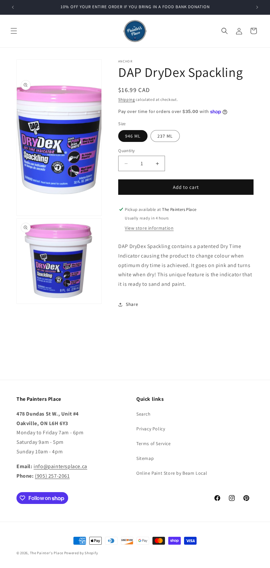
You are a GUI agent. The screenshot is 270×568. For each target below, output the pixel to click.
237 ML (165, 136)
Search (143, 414)
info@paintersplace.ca (60, 466)
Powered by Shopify (81, 553)
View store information (149, 228)
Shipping (126, 99)
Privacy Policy (150, 429)
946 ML (133, 136)
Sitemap (145, 458)
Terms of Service (153, 443)
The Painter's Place (46, 553)
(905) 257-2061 (52, 475)
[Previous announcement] (13, 7)
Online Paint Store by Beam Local (171, 473)
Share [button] (132, 304)
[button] (14, 31)
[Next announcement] (257, 7)
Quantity (126, 150)
